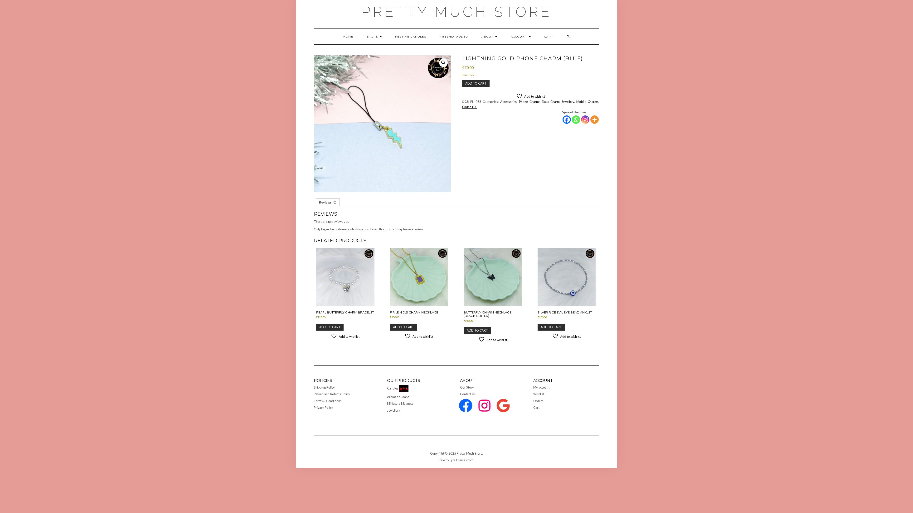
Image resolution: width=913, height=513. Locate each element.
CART (548, 36)
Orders (538, 401)
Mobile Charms (587, 102)
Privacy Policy (323, 407)
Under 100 (469, 107)
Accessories (508, 102)
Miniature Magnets (400, 403)
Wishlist (538, 394)
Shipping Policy (324, 387)
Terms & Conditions (327, 401)
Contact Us (468, 394)
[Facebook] (567, 119)
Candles (392, 388)
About (488, 36)
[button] (443, 62)
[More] (594, 119)
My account (541, 387)
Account (519, 36)
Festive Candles (410, 36)
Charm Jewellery (562, 102)
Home (348, 36)
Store (373, 36)
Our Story (467, 387)
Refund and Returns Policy (332, 394)
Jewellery (393, 410)
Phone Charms (529, 102)
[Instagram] (585, 119)
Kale (442, 460)
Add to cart (475, 83)
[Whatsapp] (576, 119)
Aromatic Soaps (398, 397)
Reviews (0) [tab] (327, 202)
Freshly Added (454, 36)
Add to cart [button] (329, 327)
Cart (536, 407)
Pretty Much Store (456, 12)
